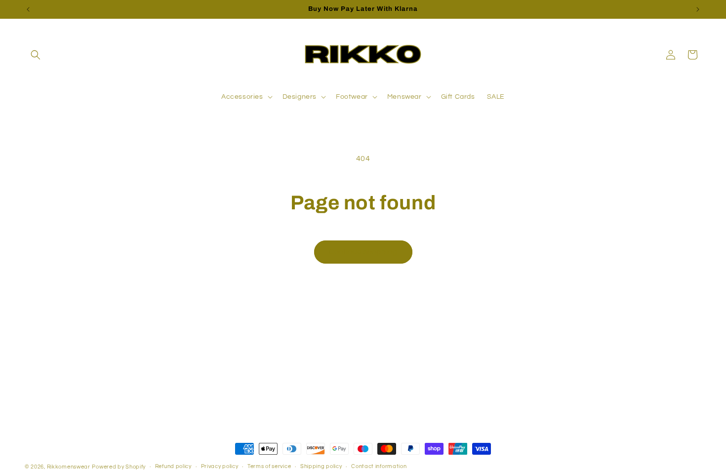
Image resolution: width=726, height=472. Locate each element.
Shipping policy (321, 466)
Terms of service (269, 466)
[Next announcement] (698, 9)
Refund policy (173, 466)
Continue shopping (363, 252)
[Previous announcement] (28, 9)
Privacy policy (220, 466)
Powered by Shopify (119, 467)
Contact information (378, 466)
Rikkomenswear (68, 467)
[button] (35, 55)
